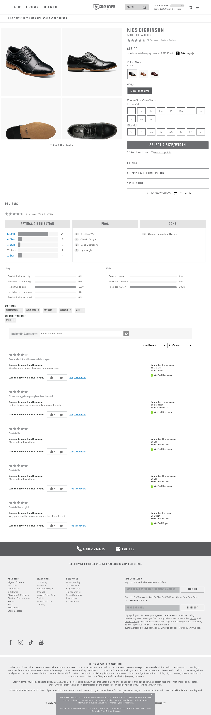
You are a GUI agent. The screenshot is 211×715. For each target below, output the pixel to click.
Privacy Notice (133, 700)
